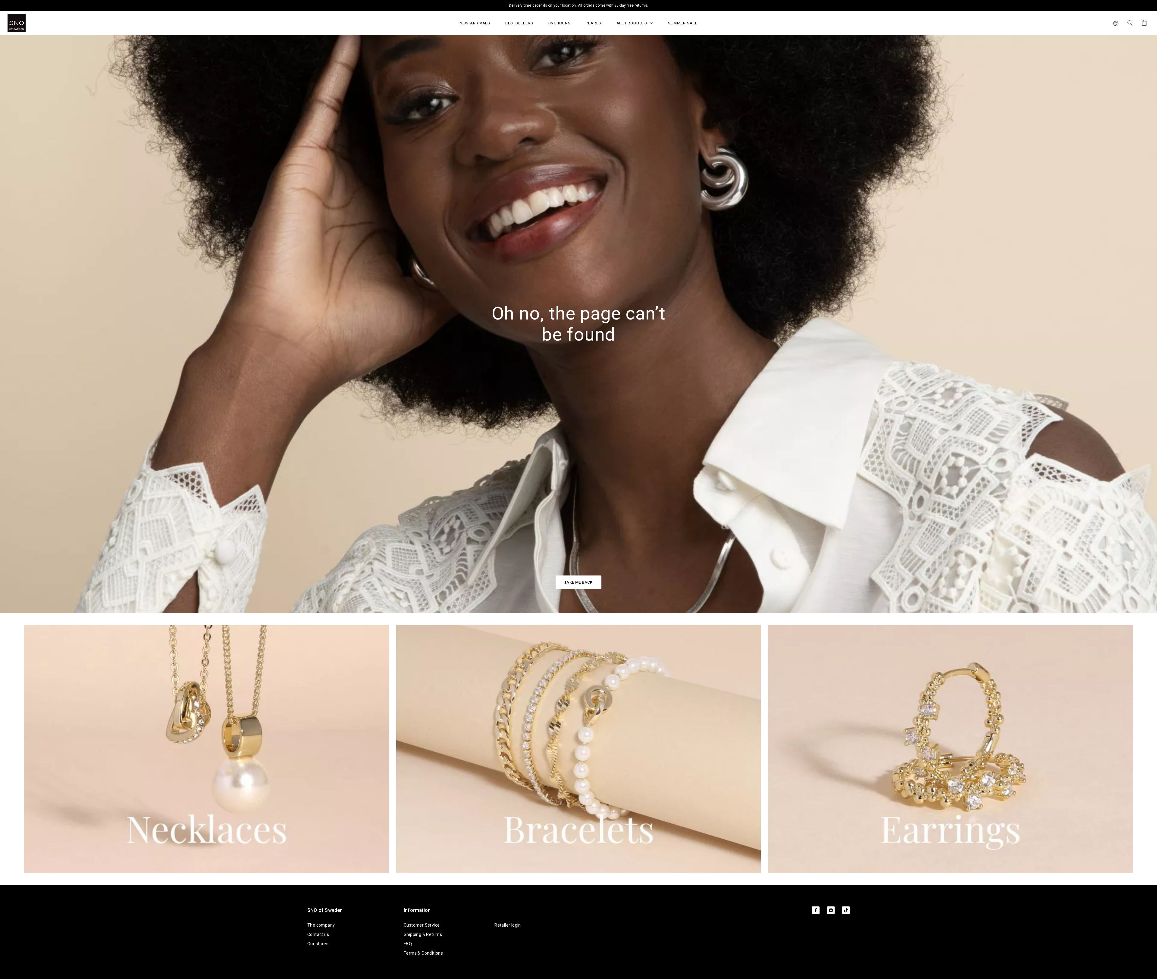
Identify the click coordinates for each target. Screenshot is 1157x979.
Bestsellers (519, 23)
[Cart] (1143, 22)
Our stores (317, 943)
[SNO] (28, 23)
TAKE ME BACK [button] (578, 582)
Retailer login (507, 925)
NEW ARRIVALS (474, 23)
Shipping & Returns (423, 934)
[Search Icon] (1130, 22)
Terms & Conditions (423, 953)
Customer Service (422, 925)
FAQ (408, 943)
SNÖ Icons (559, 23)
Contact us (318, 934)
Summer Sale (683, 23)
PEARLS (593, 23)
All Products (632, 23)
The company (321, 925)
